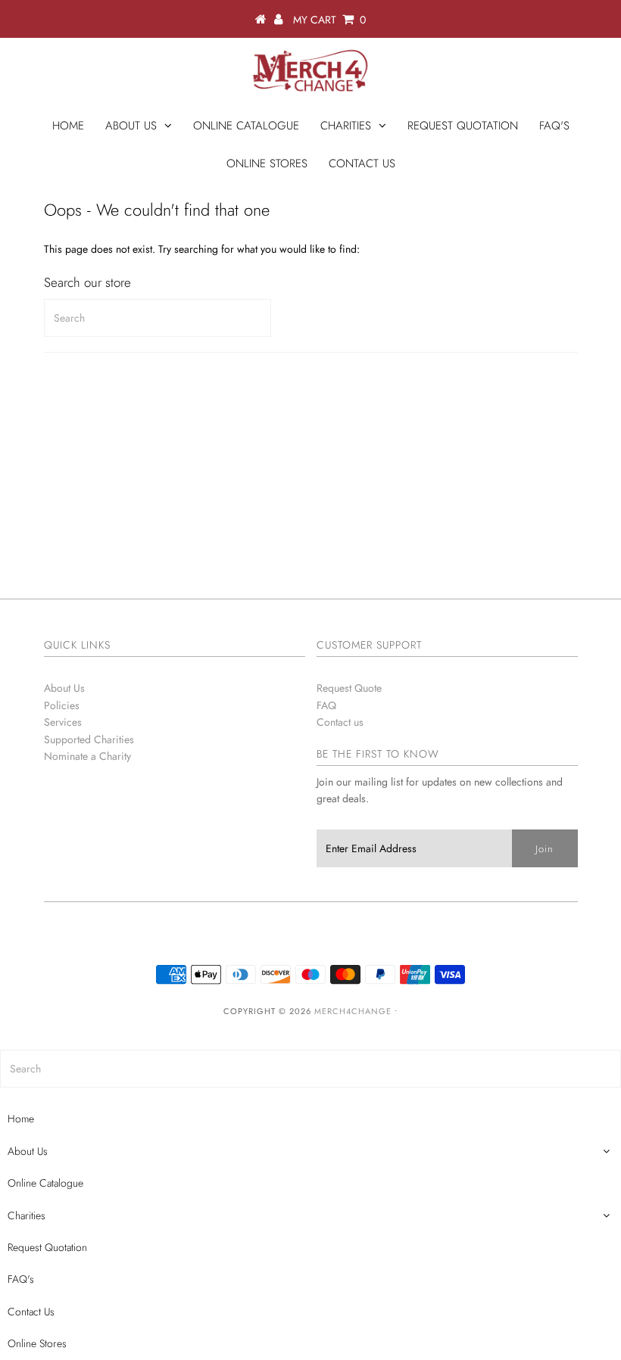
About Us (131, 125)
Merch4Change (353, 1011)
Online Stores (266, 163)
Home (68, 125)
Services (63, 722)
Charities (345, 125)
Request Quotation (462, 125)
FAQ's (554, 125)
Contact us (340, 722)
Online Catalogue (246, 125)
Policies (62, 705)
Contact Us (362, 163)
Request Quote (349, 688)
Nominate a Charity (87, 756)
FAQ (326, 705)
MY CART (329, 19)
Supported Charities (89, 739)
